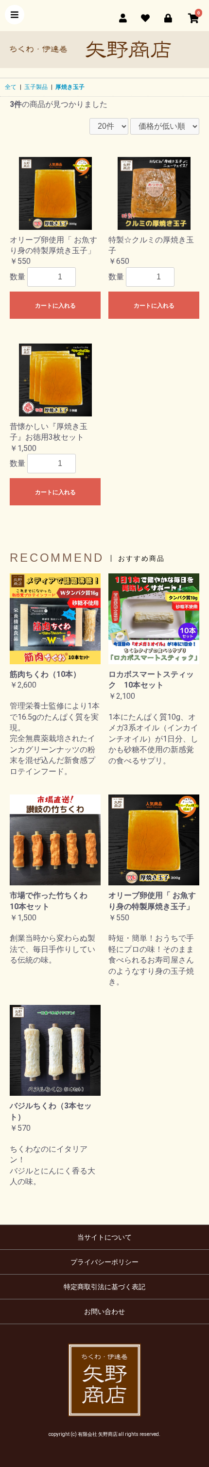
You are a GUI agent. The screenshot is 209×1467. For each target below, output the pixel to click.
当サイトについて (104, 1237)
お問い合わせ (104, 1311)
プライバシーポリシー (104, 1262)
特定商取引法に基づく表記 (104, 1287)
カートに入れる (55, 305)
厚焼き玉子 (70, 87)
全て (11, 87)
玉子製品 (36, 87)
